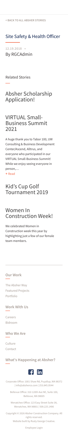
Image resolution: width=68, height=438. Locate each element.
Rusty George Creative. (43, 421)
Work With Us (16, 307)
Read (11, 174)
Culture (10, 343)
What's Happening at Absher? (30, 359)
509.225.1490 (47, 406)
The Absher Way (16, 285)
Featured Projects (17, 290)
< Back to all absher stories (25, 20)
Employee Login (34, 427)
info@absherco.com (27, 385)
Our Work (13, 275)
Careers (10, 317)
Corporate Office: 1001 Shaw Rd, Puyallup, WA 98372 (34, 381)
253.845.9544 (46, 385)
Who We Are (15, 333)
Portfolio (11, 296)
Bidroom (11, 322)
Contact (10, 349)
